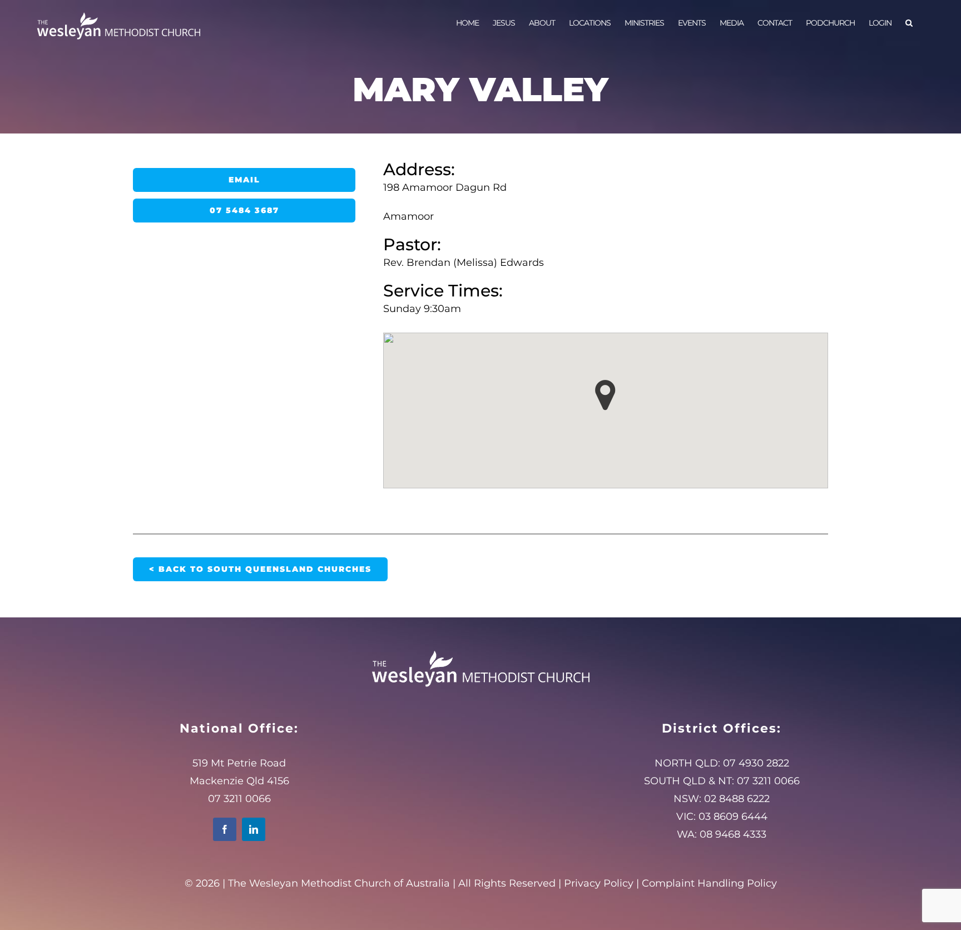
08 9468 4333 (733, 834)
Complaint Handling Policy (709, 883)
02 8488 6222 (737, 799)
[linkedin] (253, 829)
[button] (908, 22)
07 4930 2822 (756, 763)
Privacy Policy (598, 883)
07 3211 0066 (768, 781)
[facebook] (224, 829)
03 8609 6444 (733, 816)
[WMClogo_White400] (480, 650)
